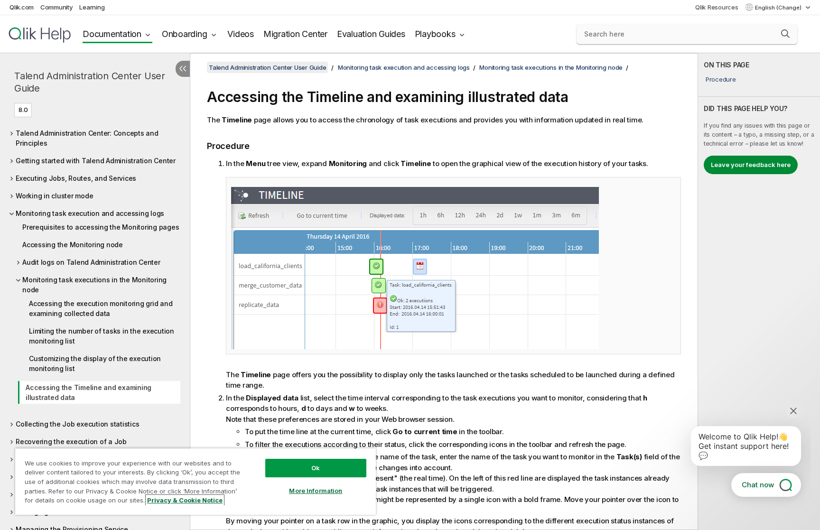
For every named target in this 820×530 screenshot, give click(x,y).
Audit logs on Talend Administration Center (91, 262)
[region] (195, 481)
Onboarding (184, 34)
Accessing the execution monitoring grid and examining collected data (100, 308)
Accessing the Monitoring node (72, 245)
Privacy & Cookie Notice (185, 500)
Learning (91, 7)
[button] (785, 33)
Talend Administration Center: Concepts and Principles (87, 138)
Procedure (721, 79)
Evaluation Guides (371, 34)
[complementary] (759, 291)
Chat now (758, 484)
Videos (240, 34)
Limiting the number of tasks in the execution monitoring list (101, 336)
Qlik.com (21, 7)
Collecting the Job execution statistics (77, 424)
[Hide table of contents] (183, 69)
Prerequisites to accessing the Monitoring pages (100, 227)
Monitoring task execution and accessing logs (90, 213)
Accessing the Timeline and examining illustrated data (88, 392)
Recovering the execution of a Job (71, 441)
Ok (315, 468)
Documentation (112, 34)
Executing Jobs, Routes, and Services (76, 178)
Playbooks (435, 34)
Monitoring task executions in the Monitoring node (94, 285)
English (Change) (779, 7)
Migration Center (295, 34)
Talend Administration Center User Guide (89, 82)
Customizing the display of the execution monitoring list (95, 363)
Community (56, 7)
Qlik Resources (716, 7)
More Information (315, 490)
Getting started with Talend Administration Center (96, 161)
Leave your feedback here (751, 164)
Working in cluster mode (54, 196)
